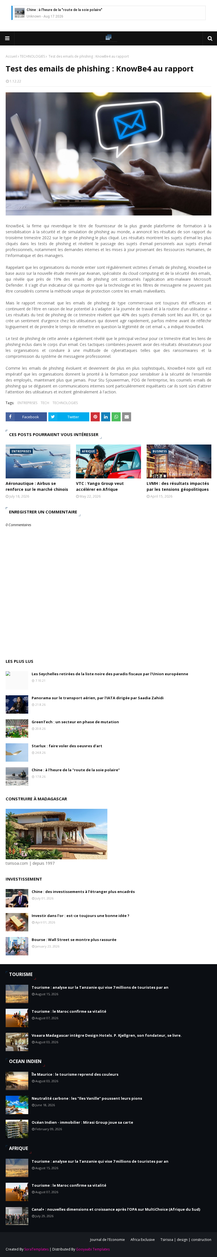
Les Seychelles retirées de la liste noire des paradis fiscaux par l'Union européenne (110, 673)
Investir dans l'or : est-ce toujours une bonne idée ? (80, 915)
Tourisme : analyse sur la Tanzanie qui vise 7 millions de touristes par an (100, 987)
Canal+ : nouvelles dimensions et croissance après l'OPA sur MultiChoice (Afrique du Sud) (116, 1209)
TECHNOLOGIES (32, 56)
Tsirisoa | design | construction (185, 1239)
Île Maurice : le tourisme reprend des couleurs (75, 1074)
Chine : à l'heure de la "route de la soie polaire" (64, 10)
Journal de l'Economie (107, 1239)
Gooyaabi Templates (93, 1249)
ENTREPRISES (27, 402)
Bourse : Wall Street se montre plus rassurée (74, 939)
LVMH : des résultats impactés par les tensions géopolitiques (178, 486)
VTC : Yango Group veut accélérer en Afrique (100, 486)
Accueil (11, 56)
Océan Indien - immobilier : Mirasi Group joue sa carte (82, 1122)
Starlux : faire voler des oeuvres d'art (67, 745)
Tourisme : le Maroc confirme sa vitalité (69, 1011)
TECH (45, 402)
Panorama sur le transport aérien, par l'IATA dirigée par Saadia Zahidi (98, 697)
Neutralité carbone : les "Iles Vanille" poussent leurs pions (87, 1098)
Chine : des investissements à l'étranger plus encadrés (83, 891)
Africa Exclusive (143, 1239)
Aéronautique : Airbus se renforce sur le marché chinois (37, 486)
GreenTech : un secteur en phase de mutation (75, 721)
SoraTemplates (36, 1249)
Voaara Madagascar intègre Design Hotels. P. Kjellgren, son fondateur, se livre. (107, 1035)
